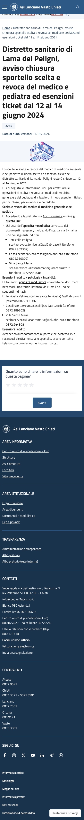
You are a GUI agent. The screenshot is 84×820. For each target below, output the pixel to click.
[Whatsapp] (61, 755)
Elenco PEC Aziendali (16, 605)
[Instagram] (14, 755)
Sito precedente (12, 476)
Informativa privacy (13, 797)
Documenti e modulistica (18, 515)
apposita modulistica (36, 225)
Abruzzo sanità (53, 216)
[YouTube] (32, 755)
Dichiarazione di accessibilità (18, 813)
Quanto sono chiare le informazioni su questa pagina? (36, 374)
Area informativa (17, 441)
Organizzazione (12, 503)
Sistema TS (65, 333)
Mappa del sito (10, 789)
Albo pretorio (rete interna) (20, 561)
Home (6, 27)
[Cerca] (78, 7)
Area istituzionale (18, 493)
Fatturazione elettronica (18, 646)
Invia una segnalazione (17, 652)
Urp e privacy (11, 522)
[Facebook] (4, 755)
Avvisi (8, 126)
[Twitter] (23, 755)
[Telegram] (51, 755)
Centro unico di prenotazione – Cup (25, 451)
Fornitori (8, 470)
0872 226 (57, 14)
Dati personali (10, 805)
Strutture (8, 457)
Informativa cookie (13, 773)
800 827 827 (27, 14)
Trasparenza (13, 539)
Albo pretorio (11, 555)
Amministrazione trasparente (21, 548)
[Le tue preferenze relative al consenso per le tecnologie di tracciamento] (65, 813)
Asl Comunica (11, 463)
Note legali (8, 781)
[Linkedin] (42, 755)
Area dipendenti (12, 509)
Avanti (42, 402)
